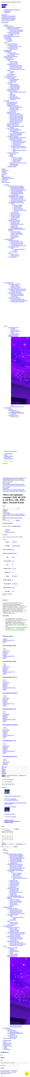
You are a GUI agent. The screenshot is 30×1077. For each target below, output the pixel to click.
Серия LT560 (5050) (14, 88)
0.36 (13, 591)
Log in (2, 1068)
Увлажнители (10, 75)
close (4, 519)
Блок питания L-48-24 (9, 661)
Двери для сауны (14, 62)
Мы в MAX (4, 4)
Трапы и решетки (14, 165)
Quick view (5, 653)
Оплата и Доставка (10, 532)
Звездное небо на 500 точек (16, 119)
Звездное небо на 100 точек (16, 114)
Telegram (4, 6)
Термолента (13, 99)
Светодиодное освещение (10, 76)
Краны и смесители (14, 33)
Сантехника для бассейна (13, 32)
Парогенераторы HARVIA (19, 132)
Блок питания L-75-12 (9, 740)
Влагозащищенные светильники (12, 36)
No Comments (13, 798)
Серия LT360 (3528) (14, 85)
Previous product (6, 483)
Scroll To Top (7, 1073)
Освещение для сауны (12, 64)
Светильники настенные (13, 89)
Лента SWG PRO (14, 97)
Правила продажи (8, 820)
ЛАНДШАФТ (7, 51)
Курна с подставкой (17, 157)
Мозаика (12, 127)
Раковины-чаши (14, 164)
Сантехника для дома (12, 47)
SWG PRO (14, 542)
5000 (13, 587)
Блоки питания (10, 78)
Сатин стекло (13, 111)
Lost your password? (5, 1070)
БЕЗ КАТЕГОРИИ (8, 35)
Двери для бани (13, 61)
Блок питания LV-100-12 (10, 693)
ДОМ (5, 42)
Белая (13, 557)
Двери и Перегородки (12, 43)
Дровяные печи (8, 50)
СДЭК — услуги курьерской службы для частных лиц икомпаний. (15, 629)
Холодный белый (16, 545)
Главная (4, 478)
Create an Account (12, 1072)
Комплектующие (14, 84)
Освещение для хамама (12, 136)
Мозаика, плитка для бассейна (14, 27)
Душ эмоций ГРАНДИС (15, 129)
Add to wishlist (6, 512)
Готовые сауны (10, 59)
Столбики (9, 41)
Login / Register (6, 1049)
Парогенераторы (14, 131)
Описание (7, 529)
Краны (11, 155)
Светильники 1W (17, 143)
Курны (11, 156)
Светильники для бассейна (16, 31)
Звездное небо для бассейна (16, 30)
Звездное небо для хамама (13, 113)
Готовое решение (11, 104)
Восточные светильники (16, 138)
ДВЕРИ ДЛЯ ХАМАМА (13, 105)
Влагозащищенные (14, 79)
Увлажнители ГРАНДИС (16, 135)
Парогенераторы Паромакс (10, 56)
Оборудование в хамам (12, 128)
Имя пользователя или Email (8, 1062)
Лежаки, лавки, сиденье (13, 124)
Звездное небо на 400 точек (16, 118)
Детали (7, 531)
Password (3, 1065)
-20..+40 (14, 568)
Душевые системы (11, 112)
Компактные (13, 81)
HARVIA (12, 71)
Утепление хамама (11, 166)
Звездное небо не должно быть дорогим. (12, 796)
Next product (5, 488)
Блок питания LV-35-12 (10, 677)
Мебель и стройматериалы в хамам (15, 126)
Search (3, 169)
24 (12, 580)
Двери (8, 60)
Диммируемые (13, 80)
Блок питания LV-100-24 (10, 724)
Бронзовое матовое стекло (16, 107)
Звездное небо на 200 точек (16, 116)
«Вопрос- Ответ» (16, 526)
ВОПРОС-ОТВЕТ (8, 822)
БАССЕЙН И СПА (9, 26)
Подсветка (9, 40)
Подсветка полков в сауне (16, 66)
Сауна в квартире (11, 74)
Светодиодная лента (12, 90)
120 (13, 561)
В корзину (5, 510)
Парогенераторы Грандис (16, 133)
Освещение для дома (12, 45)
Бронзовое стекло (14, 108)
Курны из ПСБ (16, 161)
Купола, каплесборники (13, 123)
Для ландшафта (8, 38)
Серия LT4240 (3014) (15, 86)
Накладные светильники (19, 142)
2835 (13, 549)
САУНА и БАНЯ (8, 57)
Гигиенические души (12, 102)
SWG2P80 (14, 576)
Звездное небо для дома (15, 46)
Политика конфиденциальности (12, 821)
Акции (6, 24)
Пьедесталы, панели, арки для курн (18, 162)
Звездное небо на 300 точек (16, 117)
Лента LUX (12, 94)
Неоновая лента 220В (15, 98)
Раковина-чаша (13, 48)
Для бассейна (7, 37)
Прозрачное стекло (14, 109)
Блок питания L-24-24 (9, 645)
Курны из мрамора (17, 159)
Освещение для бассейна (13, 28)
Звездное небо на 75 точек (16, 121)
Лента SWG (13, 95)
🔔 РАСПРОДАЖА (9, 461)
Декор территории (11, 52)
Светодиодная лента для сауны (17, 69)
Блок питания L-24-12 (9, 709)
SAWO (11, 73)
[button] (5, 652)
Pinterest (3, 7)
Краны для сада (11, 55)
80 (12, 564)
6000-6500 (14, 553)
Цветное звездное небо (15, 122)
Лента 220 (9, 83)
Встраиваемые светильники (19, 141)
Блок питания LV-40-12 (10, 756)
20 (12, 572)
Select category (5, 22)
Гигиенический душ (12, 103)
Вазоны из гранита (14, 54)
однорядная (15, 583)
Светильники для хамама (16, 140)
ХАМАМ (6, 100)
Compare (5, 511)
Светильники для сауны (15, 67)
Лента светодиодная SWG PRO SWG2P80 (13, 485)
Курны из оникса (17, 160)
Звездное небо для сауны (16, 65)
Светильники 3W (17, 145)
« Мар (3, 842)
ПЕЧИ (8, 70)
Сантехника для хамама (12, 152)
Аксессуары (13, 154)
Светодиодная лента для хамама (17, 146)
